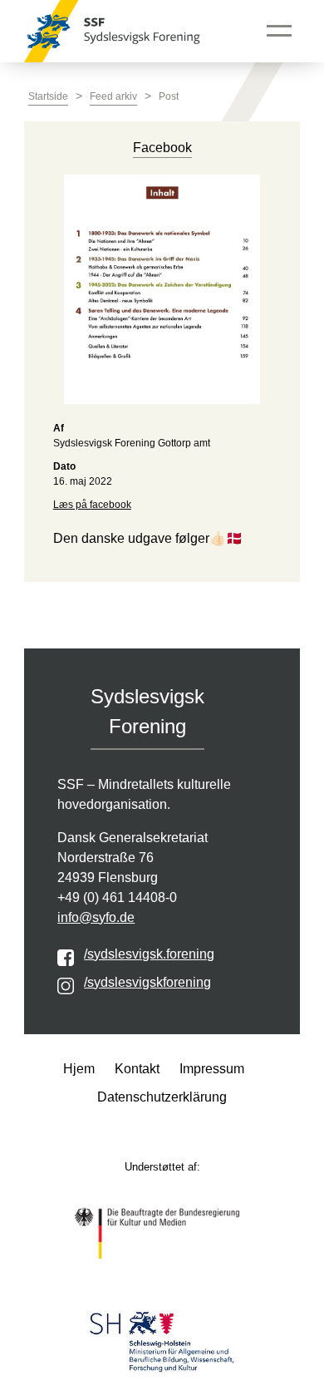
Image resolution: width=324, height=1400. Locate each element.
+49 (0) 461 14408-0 (117, 897)
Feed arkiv (113, 96)
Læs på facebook (92, 504)
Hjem (79, 1069)
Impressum (211, 1069)
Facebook (162, 147)
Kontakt (137, 1069)
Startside (48, 96)
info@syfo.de (96, 917)
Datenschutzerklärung (162, 1097)
